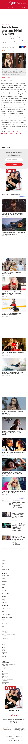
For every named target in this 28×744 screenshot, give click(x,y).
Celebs (3, 592)
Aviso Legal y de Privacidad (14, 736)
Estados (4, 655)
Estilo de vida (5, 593)
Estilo (3, 607)
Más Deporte (5, 625)
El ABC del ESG (5, 682)
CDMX (3, 653)
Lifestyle (4, 626)
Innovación (5, 680)
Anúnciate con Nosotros (14, 740)
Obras (3, 640)
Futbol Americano (6, 622)
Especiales (4, 602)
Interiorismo (5, 668)
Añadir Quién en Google (8, 50)
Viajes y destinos (6, 578)
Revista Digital (22, 3)
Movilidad (4, 677)
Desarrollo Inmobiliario (8, 664)
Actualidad (5, 598)
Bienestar (4, 581)
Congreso (4, 652)
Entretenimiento (6, 608)
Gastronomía (5, 575)
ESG (3, 672)
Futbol (3, 619)
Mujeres (4, 596)
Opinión (4, 601)
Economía (4, 635)
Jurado (3, 584)
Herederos (20, 134)
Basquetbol (5, 623)
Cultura (4, 570)
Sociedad (4, 658)
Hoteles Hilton (16, 131)
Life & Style (5, 605)
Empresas (4, 632)
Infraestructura (6, 665)
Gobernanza (5, 676)
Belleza (4, 567)
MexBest (4, 574)
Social (3, 674)
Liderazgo (4, 599)
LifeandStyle (5, 644)
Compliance (14, 738)
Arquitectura (5, 667)
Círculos (4, 565)
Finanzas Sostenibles (7, 679)
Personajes (5, 579)
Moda (3, 566)
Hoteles (13, 134)
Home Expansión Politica (8, 634)
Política (4, 647)
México (3, 650)
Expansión (5, 631)
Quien (11, 722)
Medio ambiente (5, 673)
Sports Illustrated (7, 617)
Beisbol (4, 620)
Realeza (22, 7)
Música (3, 613)
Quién (3, 560)
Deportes (4, 610)
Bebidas (4, 577)
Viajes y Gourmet (6, 569)
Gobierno (4, 649)
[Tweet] (20, 47)
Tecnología (5, 638)
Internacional (5, 637)
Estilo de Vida (5, 582)
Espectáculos (11, 7)
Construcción (5, 662)
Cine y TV (4, 611)
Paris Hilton (5, 134)
